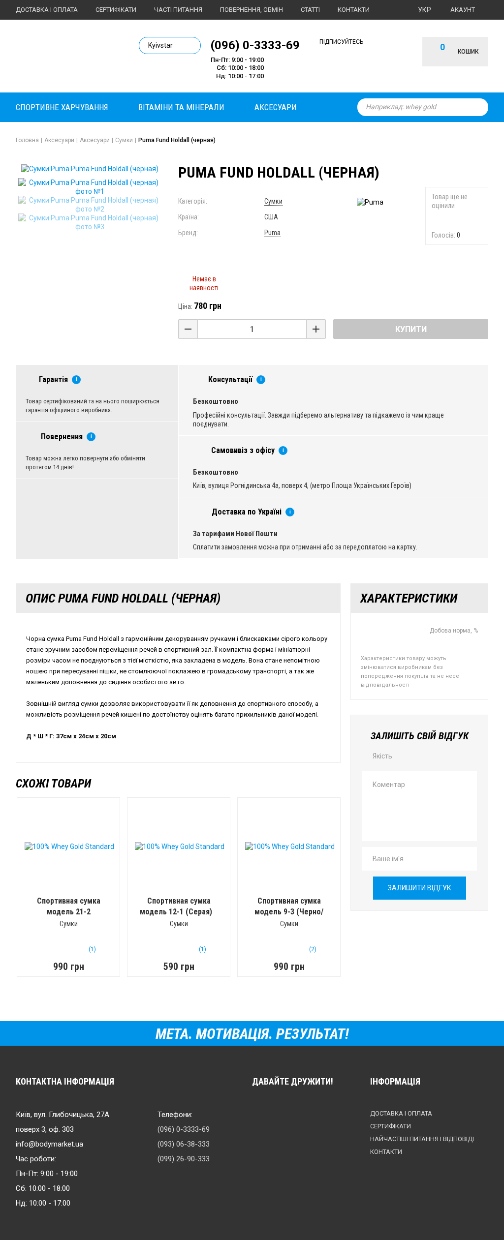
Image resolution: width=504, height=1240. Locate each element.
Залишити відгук (419, 888)
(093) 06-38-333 (184, 1144)
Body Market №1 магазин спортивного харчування (70, 55)
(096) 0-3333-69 (255, 44)
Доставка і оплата (47, 9)
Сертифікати (115, 9)
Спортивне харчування (62, 107)
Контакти (354, 9)
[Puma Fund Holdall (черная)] (89, 187)
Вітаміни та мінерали (181, 107)
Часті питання (178, 9)
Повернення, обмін (251, 9)
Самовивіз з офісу (243, 450)
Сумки (273, 201)
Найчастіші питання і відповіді (422, 1139)
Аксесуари (275, 107)
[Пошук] (478, 107)
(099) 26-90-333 (184, 1158)
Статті (310, 9)
